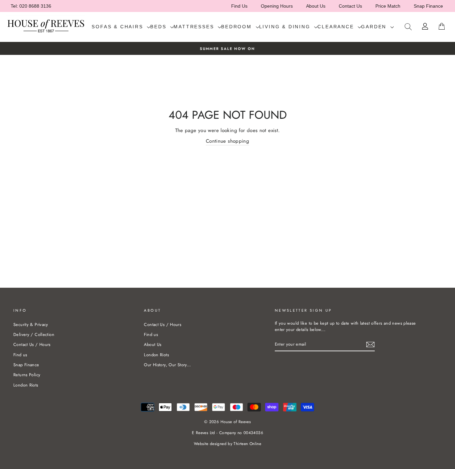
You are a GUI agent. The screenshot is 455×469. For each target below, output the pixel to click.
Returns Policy (26, 375)
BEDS (159, 26)
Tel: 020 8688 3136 (31, 6)
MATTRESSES (195, 26)
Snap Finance (428, 6)
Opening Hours (277, 6)
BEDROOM (237, 26)
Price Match (387, 6)
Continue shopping (227, 141)
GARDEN (375, 26)
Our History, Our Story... (167, 365)
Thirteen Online (247, 444)
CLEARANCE (336, 26)
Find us (20, 355)
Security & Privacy (30, 324)
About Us (315, 6)
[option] (227, 48)
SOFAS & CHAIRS (118, 26)
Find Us (239, 6)
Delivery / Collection (33, 334)
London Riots (25, 385)
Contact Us (350, 6)
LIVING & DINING (286, 26)
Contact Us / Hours (32, 344)
